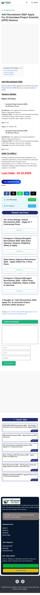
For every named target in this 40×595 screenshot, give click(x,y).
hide (21, 68)
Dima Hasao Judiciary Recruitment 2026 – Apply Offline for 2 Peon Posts (20, 261)
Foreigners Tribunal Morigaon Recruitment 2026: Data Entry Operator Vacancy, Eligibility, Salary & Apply (17, 241)
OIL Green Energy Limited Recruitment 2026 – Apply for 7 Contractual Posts (18, 222)
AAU (4, 185)
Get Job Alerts (21, 566)
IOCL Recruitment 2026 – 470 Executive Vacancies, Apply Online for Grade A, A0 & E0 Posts (20, 465)
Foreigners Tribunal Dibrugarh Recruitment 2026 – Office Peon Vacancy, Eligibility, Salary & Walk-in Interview (20, 281)
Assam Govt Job (9, 10)
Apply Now (34, 430)
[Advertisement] (20, 44)
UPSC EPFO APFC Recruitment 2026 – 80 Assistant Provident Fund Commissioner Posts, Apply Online (20, 426)
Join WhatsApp (21, 570)
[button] (26, 2)
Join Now (32, 199)
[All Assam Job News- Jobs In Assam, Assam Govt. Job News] (6, 2)
